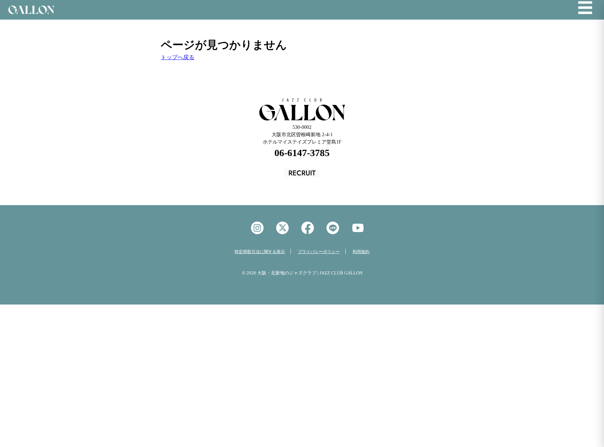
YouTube (358, 228)
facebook (307, 228)
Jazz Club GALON (31, 10)
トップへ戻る (177, 57)
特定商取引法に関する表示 (260, 251)
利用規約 (361, 251)
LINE (332, 228)
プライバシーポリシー (319, 251)
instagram (257, 228)
